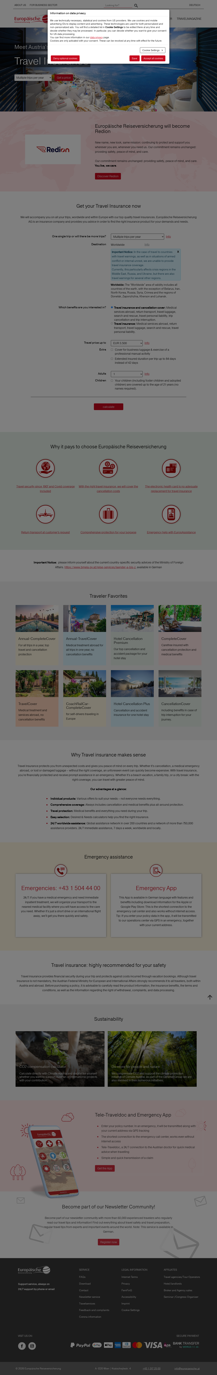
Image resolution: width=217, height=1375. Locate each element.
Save (134, 58)
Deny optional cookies (65, 58)
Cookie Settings (151, 50)
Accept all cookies (153, 58)
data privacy (96, 37)
